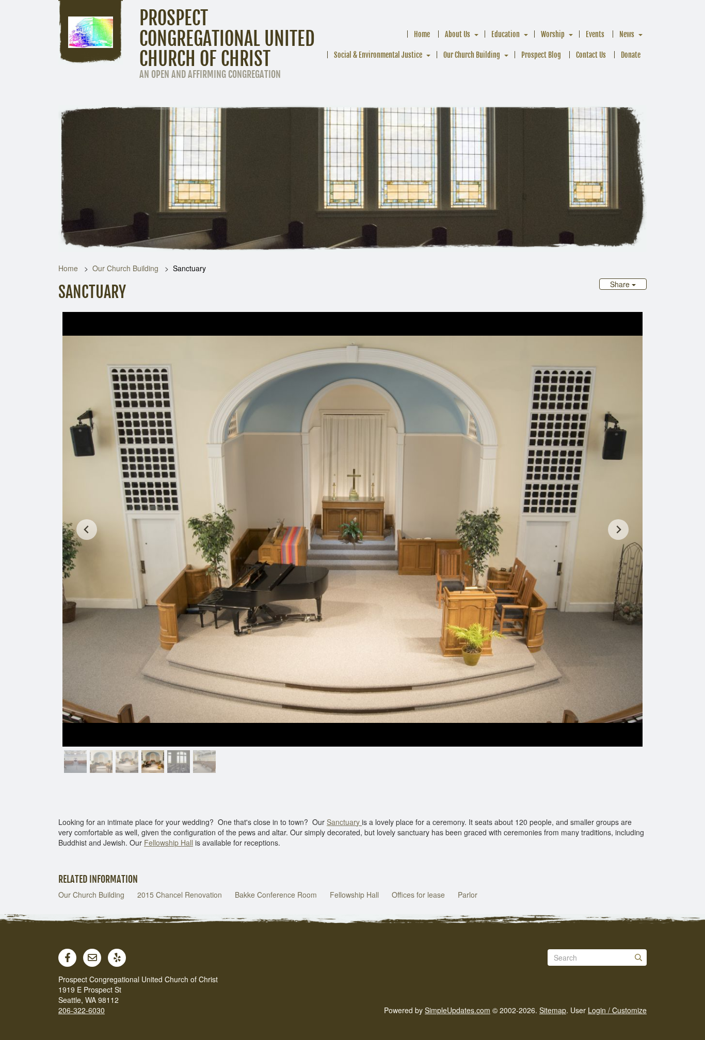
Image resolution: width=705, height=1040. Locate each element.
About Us (457, 34)
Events (595, 34)
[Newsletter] (92, 957)
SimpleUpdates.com (457, 1010)
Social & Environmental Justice (378, 55)
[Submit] (638, 957)
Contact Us (591, 55)
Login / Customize (617, 1010)
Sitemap (552, 1010)
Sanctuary (344, 822)
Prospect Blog (541, 55)
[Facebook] (67, 957)
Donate (630, 55)
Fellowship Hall (168, 842)
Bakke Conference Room (276, 894)
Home (422, 34)
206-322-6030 (81, 1010)
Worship (553, 34)
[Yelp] (117, 957)
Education (505, 34)
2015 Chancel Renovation (179, 894)
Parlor (467, 894)
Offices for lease (418, 894)
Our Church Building (471, 55)
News (626, 34)
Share (621, 284)
